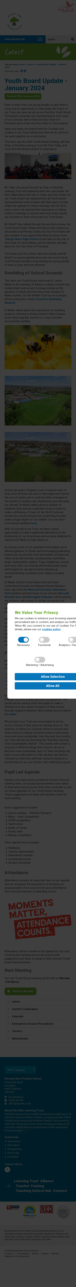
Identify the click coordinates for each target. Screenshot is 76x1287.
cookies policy (51, 629)
